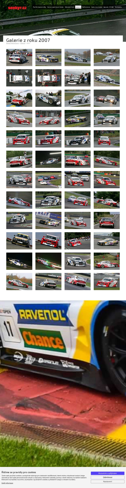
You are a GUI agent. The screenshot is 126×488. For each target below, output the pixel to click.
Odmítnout (107, 477)
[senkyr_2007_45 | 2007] (19, 281)
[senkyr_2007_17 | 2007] (19, 139)
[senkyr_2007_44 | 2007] (107, 261)
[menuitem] (39, 7)
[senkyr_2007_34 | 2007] (48, 220)
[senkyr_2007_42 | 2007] (48, 261)
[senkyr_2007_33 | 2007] (19, 220)
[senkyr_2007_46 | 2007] (48, 281)
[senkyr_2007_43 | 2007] (78, 261)
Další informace (7, 483)
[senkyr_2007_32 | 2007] (107, 200)
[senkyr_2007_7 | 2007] (78, 77)
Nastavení (107, 481)
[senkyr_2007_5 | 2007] (19, 77)
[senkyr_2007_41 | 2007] (19, 261)
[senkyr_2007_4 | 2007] (107, 57)
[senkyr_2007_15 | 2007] (78, 118)
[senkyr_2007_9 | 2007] (19, 98)
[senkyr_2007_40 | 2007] (107, 240)
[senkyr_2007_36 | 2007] (107, 220)
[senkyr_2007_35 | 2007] (78, 220)
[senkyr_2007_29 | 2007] (19, 200)
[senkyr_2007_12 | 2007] (107, 98)
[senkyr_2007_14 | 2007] (48, 118)
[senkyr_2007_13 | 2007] (19, 118)
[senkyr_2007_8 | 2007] (107, 77)
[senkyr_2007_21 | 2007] (19, 159)
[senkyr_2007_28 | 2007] (107, 179)
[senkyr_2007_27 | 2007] (78, 179)
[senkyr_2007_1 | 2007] (19, 57)
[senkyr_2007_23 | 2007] (78, 159)
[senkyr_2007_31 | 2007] (78, 200)
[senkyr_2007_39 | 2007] (78, 240)
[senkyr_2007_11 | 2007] (78, 98)
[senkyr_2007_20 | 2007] (107, 139)
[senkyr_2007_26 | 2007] (48, 179)
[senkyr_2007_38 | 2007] (48, 240)
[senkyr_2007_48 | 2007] (107, 281)
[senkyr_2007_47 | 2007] (78, 281)
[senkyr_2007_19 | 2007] (78, 139)
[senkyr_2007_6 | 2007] (48, 77)
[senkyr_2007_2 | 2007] (48, 57)
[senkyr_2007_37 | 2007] (19, 240)
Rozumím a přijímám (107, 473)
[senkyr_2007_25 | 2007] (19, 179)
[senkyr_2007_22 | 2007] (48, 159)
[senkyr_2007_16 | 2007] (107, 118)
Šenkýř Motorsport (12, 43)
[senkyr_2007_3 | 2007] (78, 57)
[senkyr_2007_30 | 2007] (48, 200)
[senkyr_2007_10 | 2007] (48, 98)
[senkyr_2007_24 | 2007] (107, 159)
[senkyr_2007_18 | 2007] (48, 139)
